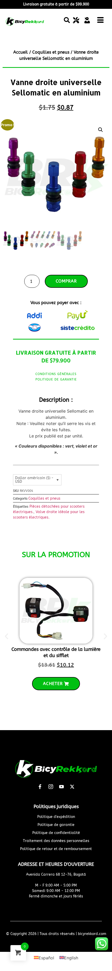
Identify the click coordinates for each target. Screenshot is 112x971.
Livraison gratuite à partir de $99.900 (56, 4)
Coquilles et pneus (50, 52)
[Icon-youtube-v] (61, 786)
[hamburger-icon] (101, 21)
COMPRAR (66, 281)
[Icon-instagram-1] (50, 786)
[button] (67, 20)
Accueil (20, 52)
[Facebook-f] (40, 786)
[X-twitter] (72, 786)
